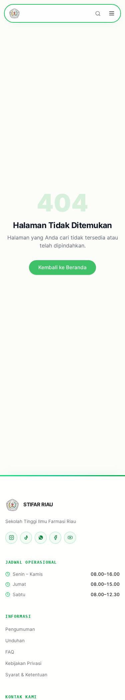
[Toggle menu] (112, 13)
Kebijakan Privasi (23, 663)
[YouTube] (70, 538)
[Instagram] (11, 538)
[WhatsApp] (41, 538)
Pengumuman (20, 629)
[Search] (98, 13)
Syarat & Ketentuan (26, 674)
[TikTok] (26, 538)
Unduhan (15, 640)
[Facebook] (55, 538)
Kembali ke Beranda (62, 267)
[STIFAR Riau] (15, 13)
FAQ (9, 652)
